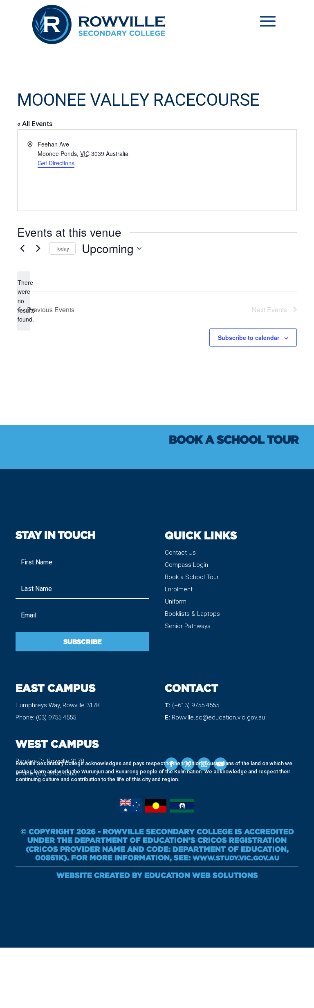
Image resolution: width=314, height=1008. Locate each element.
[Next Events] (38, 248)
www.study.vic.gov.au (236, 857)
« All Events (35, 124)
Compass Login (186, 564)
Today (62, 248)
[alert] (23, 301)
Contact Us (180, 552)
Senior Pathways (188, 626)
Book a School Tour (192, 577)
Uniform (175, 601)
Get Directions (56, 163)
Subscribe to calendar (248, 337)
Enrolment (179, 589)
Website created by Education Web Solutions (157, 875)
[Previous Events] (22, 248)
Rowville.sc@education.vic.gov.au (218, 717)
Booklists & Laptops (192, 613)
